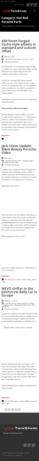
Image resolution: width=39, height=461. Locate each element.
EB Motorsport (13, 401)
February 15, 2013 (10, 301)
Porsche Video (26, 280)
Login (5, 1)
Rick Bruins (15, 62)
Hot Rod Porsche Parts (13, 59)
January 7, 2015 (9, 57)
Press (12, 455)
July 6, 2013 (8, 158)
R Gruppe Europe (27, 161)
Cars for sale (18, 453)
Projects (26, 453)
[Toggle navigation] (34, 10)
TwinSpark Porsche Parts (10, 162)
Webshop (10, 453)
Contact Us (19, 455)
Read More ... (6, 135)
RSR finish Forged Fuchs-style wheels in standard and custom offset (19, 46)
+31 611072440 (20, 4)
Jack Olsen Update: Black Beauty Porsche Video (19, 149)
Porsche (17, 280)
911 (6, 280)
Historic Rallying (24, 401)
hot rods (11, 280)
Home (5, 453)
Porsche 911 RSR (27, 59)
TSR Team (6, 455)
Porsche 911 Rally (28, 303)
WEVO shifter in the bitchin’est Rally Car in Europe (19, 291)
